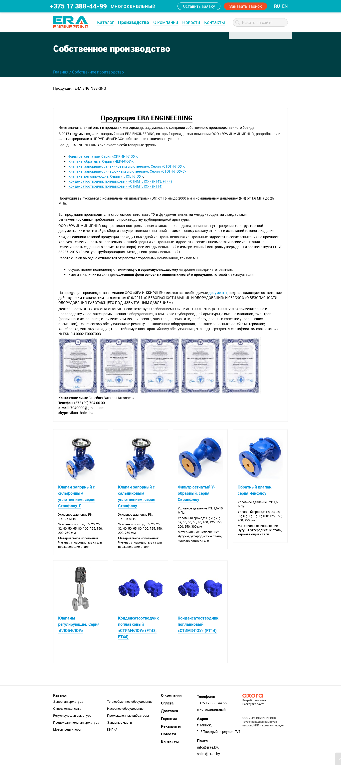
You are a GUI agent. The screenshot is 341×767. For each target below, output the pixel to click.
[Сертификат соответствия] (119, 365)
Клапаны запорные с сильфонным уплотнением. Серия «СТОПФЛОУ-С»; (127, 171)
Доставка (169, 710)
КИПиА (112, 729)
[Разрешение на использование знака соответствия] (78, 365)
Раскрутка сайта (253, 704)
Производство (133, 22)
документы (217, 292)
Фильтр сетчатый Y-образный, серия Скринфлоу (196, 493)
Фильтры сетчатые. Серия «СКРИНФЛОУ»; (103, 156)
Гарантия (169, 718)
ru (277, 6)
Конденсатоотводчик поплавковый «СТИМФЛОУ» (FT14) (115, 186)
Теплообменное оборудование (130, 701)
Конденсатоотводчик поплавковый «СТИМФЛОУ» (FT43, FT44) (120, 181)
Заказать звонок (245, 6)
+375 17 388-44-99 (78, 6)
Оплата (167, 702)
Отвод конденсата (67, 708)
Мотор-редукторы (67, 729)
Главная (60, 72)
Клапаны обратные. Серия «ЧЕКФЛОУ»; (101, 161)
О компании (165, 22)
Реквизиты (171, 726)
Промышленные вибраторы (128, 715)
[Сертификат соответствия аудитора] (160, 365)
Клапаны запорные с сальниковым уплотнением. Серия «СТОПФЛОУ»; (126, 166)
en (285, 6)
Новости (191, 22)
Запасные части (119, 722)
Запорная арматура (68, 701)
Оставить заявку (199, 6)
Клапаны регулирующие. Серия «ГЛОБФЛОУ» (105, 176)
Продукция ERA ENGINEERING (79, 88)
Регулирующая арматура (72, 715)
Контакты (214, 22)
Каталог (105, 22)
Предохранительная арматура (76, 722)
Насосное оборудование (125, 708)
